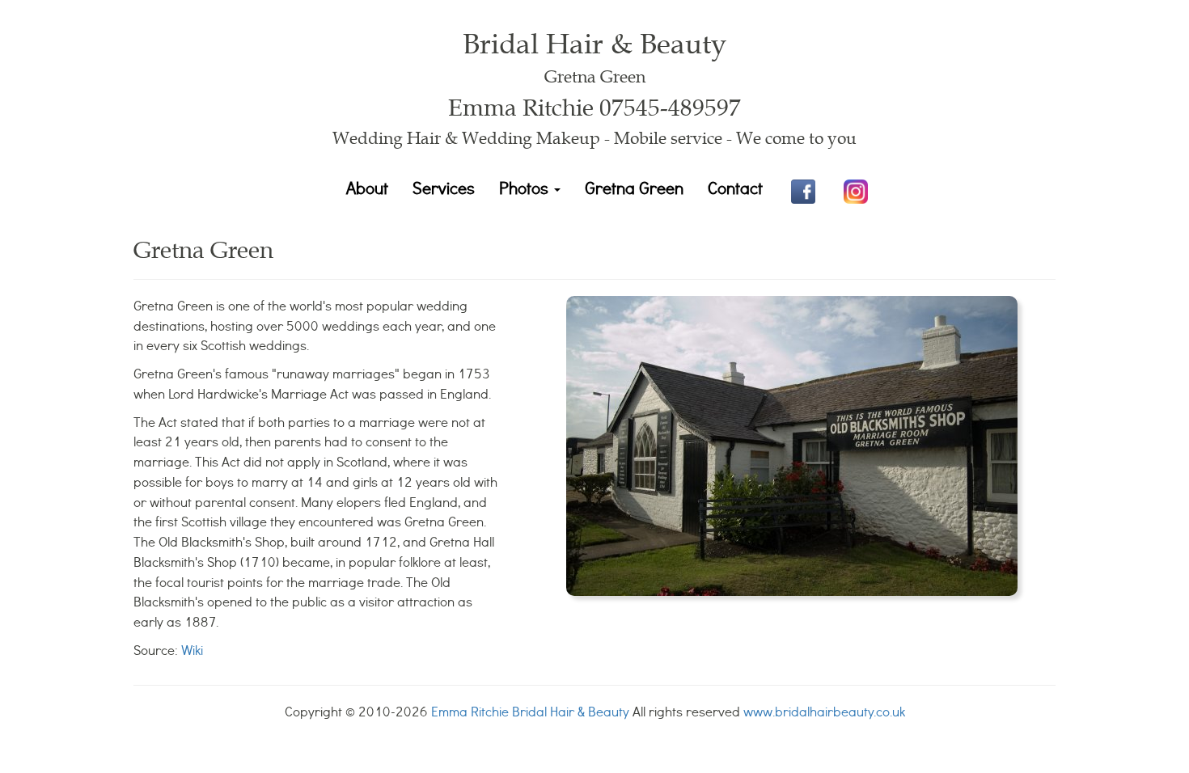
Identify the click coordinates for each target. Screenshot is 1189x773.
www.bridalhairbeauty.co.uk (824, 711)
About (367, 187)
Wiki (192, 649)
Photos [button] (525, 187)
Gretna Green (634, 187)
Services (444, 187)
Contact (735, 187)
